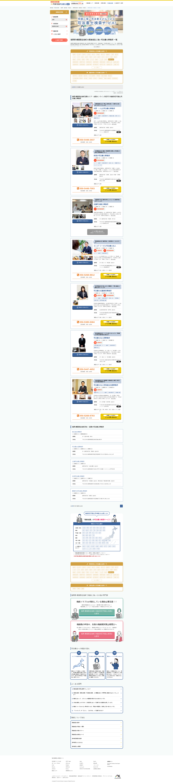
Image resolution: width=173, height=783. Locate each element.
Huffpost (67, 765)
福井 (100, 532)
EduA (53, 765)
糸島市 (82, 57)
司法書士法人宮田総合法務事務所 (106, 385)
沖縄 (107, 542)
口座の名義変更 (92, 75)
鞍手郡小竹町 (102, 64)
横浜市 (84, 546)
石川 (96, 532)
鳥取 (93, 540)
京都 (90, 537)
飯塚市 (99, 57)
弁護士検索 (97, 3)
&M (52, 763)
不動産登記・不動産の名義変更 (104, 78)
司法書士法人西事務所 (102, 338)
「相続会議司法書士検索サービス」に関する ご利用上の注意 (86, 552)
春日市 (93, 54)
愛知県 (97, 293)
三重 (93, 535)
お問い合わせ (65, 777)
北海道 (84, 527)
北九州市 (79, 54)
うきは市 (101, 59)
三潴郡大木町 (116, 64)
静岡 (87, 535)
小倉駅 (82, 588)
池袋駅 (111, 248)
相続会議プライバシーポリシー (84, 776)
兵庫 (87, 537)
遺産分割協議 (104, 75)
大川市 (78, 57)
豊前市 (115, 57)
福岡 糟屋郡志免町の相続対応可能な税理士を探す (97, 635)
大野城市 (98, 54)
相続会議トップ (89, 3)
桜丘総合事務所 (77, 432)
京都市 (109, 546)
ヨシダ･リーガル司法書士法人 (105, 246)
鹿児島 (103, 542)
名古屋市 (104, 293)
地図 (118, 180)
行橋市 (111, 57)
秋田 (94, 527)
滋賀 (96, 537)
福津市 (86, 57)
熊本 (93, 542)
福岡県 (97, 110)
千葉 (94, 530)
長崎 (90, 542)
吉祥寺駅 (111, 387)
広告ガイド (59, 777)
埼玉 (91, 530)
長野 (90, 532)
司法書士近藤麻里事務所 (103, 291)
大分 (96, 542)
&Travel (58, 763)
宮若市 (105, 59)
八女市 (74, 57)
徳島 (103, 540)
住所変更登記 (115, 78)
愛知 (83, 535)
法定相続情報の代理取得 (78, 78)
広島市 (113, 546)
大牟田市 (89, 54)
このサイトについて (56, 776)
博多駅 (111, 206)
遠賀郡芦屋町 (89, 64)
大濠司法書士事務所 (78, 461)
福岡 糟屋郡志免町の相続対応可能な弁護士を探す (97, 612)
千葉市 (98, 548)
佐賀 (87, 542)
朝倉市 (74, 59)
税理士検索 (103, 3)
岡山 (87, 540)
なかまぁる (82, 766)
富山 (93, 532)
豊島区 (104, 248)
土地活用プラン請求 (119, 3)
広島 (83, 540)
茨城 (97, 530)
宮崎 (100, 542)
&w (55, 763)
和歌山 (100, 537)
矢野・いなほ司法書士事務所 (104, 108)
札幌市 (97, 546)
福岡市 (74, 54)
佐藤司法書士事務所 (101, 204)
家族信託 (110, 75)
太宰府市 (79, 59)
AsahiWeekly (109, 766)
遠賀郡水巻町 (116, 62)
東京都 (97, 248)
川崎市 (94, 548)
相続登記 (85, 75)
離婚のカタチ (54, 770)
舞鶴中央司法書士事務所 (79, 491)
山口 (90, 540)
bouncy (67, 768)
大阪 (83, 537)
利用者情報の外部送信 (97, 776)
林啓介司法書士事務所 (102, 155)
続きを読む (114, 124)
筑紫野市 (108, 54)
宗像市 (90, 57)
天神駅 (111, 110)
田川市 (103, 57)
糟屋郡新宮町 (89, 62)
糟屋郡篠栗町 (95, 62)
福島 (104, 527)
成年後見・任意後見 (88, 78)
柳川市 (116, 54)
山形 (101, 527)
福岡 (83, 542)
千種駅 (111, 293)
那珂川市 (103, 54)
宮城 (97, 527)
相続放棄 (80, 75)
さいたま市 (89, 548)
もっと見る (96, 67)
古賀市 (95, 57)
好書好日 (81, 765)
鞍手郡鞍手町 (95, 64)
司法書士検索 (110, 3)
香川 (100, 540)
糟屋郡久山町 (109, 62)
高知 (109, 540)
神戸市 (105, 546)
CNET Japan (68, 761)
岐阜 (90, 535)
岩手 (91, 527)
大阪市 (104, 340)
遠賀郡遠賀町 (82, 64)
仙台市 (84, 548)
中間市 (87, 59)
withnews (53, 768)
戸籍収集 (98, 75)
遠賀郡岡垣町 (75, 64)
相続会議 (95, 763)
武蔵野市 (104, 387)
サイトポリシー (64, 776)
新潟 (83, 532)
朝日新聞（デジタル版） (57, 761)
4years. (94, 761)
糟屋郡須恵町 (102, 62)
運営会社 (54, 777)
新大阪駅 (110, 340)
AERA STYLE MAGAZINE (85, 768)
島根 (96, 540)
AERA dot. (68, 766)
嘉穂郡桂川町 (109, 64)
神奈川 (87, 530)
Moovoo (53, 766)
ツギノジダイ (96, 765)
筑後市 (83, 59)
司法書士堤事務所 (77, 446)
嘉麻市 (96, 59)
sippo (81, 761)
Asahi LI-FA (95, 766)
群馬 (104, 530)
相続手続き (75, 75)
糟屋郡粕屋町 (75, 62)
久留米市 (84, 54)
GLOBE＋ (82, 763)
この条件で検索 (59, 40)
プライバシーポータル (107, 776)
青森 (88, 527)
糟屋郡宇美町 (82, 62)
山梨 (87, 532)
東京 (83, 530)
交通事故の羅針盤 (96, 768)
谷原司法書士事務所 (78, 476)
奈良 (93, 537)
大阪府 (97, 340)
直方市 (107, 57)
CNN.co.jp (68, 763)
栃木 (101, 530)
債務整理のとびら (69, 770)
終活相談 (74, 80)
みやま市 (92, 59)
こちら (101, 554)
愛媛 (106, 540)
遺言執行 (95, 78)
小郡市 (112, 54)
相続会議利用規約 (73, 776)
